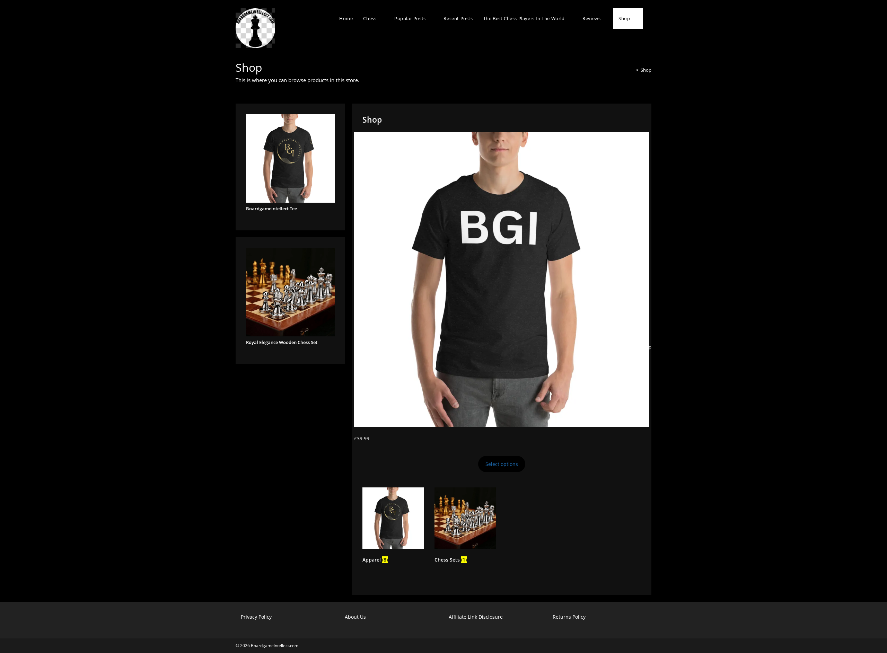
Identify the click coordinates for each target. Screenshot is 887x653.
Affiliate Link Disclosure (476, 617)
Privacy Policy (256, 617)
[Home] (632, 70)
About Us (355, 617)
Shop (646, 70)
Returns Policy (569, 617)
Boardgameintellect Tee (271, 208)
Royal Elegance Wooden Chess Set (281, 342)
